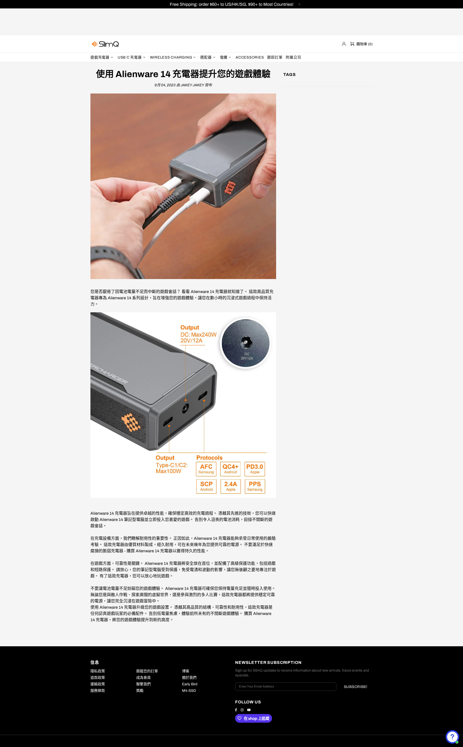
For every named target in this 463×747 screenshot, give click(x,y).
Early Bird (189, 684)
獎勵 (139, 691)
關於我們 (189, 678)
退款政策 (97, 678)
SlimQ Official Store (105, 44)
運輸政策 (97, 684)
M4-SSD (189, 691)
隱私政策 (97, 671)
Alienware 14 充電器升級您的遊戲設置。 (136, 607)
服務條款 (97, 691)
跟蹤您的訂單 (147, 671)
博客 (185, 671)
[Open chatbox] (452, 737)
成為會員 (143, 678)
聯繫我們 (143, 684)
